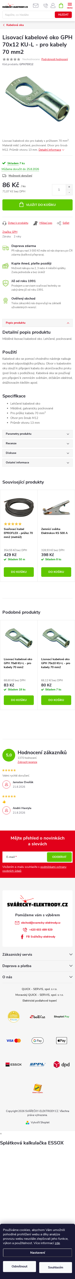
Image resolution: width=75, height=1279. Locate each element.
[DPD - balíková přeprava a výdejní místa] (62, 1064)
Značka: (9, 232)
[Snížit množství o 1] (69, 192)
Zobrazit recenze (27, 762)
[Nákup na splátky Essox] (14, 1064)
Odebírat (59, 857)
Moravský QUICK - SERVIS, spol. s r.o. (39, 995)
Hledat (63, 15)
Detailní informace (50, 150)
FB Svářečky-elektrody (40, 937)
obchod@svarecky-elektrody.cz (40, 923)
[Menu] (69, 5)
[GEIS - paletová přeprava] (38, 1088)
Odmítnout (19, 1266)
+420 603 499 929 (40, 930)
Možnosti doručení (20, 176)
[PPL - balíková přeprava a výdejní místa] (38, 1064)
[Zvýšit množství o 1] (69, 187)
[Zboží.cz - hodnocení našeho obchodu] (38, 1016)
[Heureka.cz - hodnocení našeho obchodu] (14, 1016)
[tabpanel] (19, 536)
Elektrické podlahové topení (40, 1001)
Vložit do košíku (41, 205)
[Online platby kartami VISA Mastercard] (14, 1040)
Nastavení (37, 1252)
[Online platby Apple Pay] (62, 1040)
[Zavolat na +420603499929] (45, 5)
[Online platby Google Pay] (38, 1040)
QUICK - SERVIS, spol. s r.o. (39, 989)
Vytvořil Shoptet (40, 1122)
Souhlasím (55, 1267)
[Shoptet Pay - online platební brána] (62, 1016)
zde (57, 1243)
